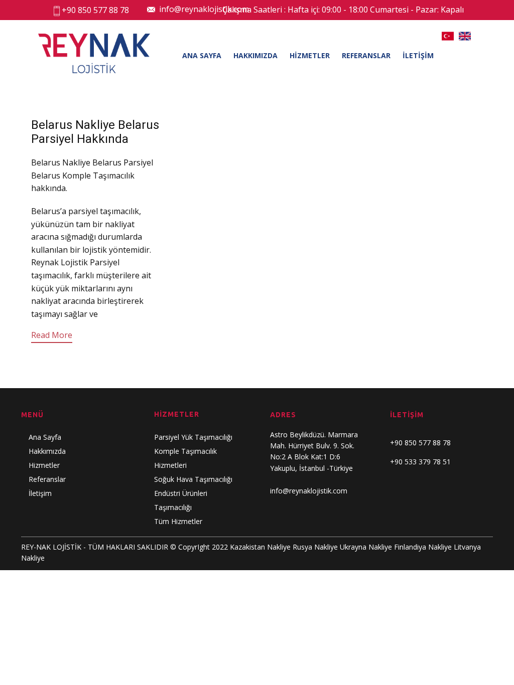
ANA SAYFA (201, 55)
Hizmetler (44, 465)
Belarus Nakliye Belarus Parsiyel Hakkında (95, 132)
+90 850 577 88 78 (95, 10)
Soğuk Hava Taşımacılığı (193, 479)
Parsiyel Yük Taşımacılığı (193, 437)
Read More (51, 334)
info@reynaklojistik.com (202, 9)
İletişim (40, 493)
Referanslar (47, 479)
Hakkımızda (47, 451)
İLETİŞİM (418, 55)
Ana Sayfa (45, 437)
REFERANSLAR (366, 55)
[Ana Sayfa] (94, 53)
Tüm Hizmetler (178, 521)
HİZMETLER (310, 55)
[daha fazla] (122, 313)
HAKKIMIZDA (255, 55)
